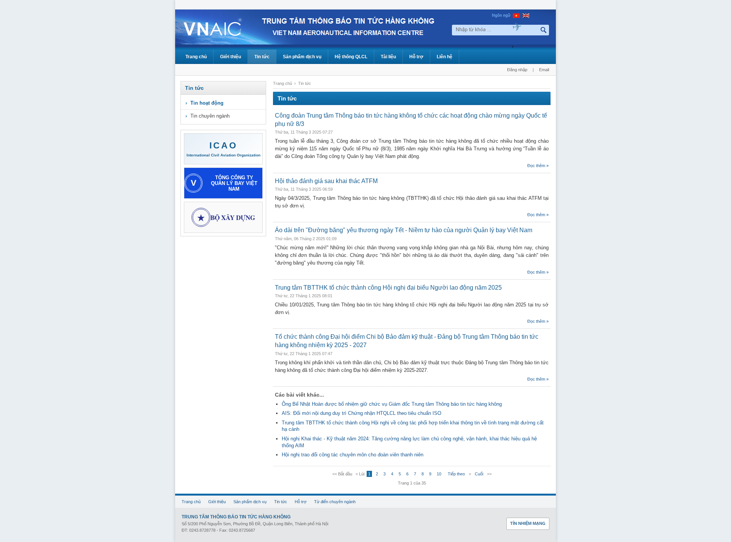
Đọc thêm (536, 165)
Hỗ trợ (416, 56)
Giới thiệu (230, 56)
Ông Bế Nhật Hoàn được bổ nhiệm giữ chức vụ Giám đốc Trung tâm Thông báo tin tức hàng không (392, 404)
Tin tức (262, 56)
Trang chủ (196, 56)
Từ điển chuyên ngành (335, 501)
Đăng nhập (517, 69)
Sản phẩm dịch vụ (302, 56)
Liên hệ (444, 56)
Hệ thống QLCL (351, 56)
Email (544, 69)
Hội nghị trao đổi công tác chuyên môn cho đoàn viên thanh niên (352, 455)
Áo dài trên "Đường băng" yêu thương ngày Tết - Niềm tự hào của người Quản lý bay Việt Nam (403, 230)
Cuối (479, 474)
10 (439, 474)
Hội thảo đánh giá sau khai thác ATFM (326, 181)
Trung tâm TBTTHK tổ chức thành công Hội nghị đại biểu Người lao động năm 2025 (388, 287)
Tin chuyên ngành (210, 116)
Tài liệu (388, 56)
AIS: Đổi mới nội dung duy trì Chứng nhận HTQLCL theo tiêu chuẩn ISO (361, 413)
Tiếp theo (456, 474)
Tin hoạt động (206, 103)
